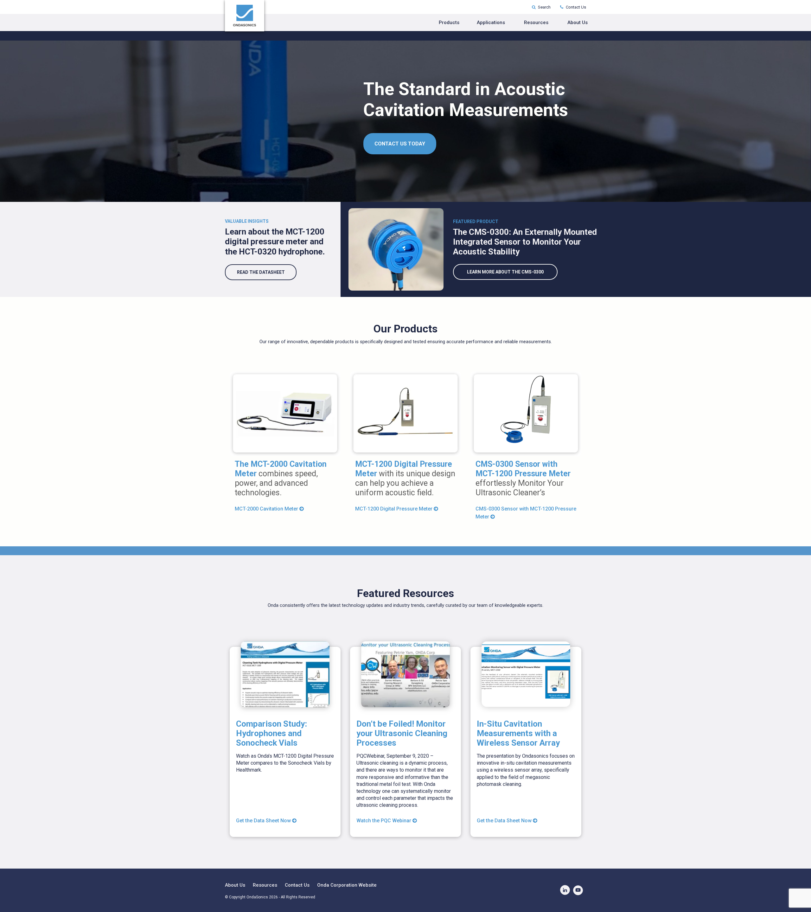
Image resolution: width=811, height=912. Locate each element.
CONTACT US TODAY (399, 144)
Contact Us (575, 7)
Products (449, 22)
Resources (536, 22)
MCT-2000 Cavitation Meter (267, 509)
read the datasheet (261, 272)
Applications (491, 22)
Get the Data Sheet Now (264, 821)
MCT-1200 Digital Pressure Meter (394, 509)
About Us (577, 22)
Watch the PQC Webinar (384, 821)
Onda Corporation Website (347, 885)
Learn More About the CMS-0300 (505, 271)
